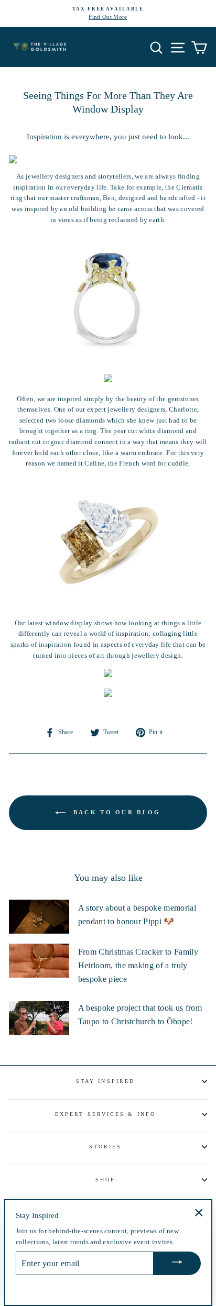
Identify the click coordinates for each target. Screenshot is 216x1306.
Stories (105, 1146)
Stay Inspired (105, 1081)
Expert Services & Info (105, 1114)
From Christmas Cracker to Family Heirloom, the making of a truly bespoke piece (138, 965)
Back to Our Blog (115, 812)
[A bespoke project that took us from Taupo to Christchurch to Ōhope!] (39, 1018)
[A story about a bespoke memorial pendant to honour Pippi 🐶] (39, 916)
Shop (105, 1179)
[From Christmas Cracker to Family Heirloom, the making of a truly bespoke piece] (39, 960)
